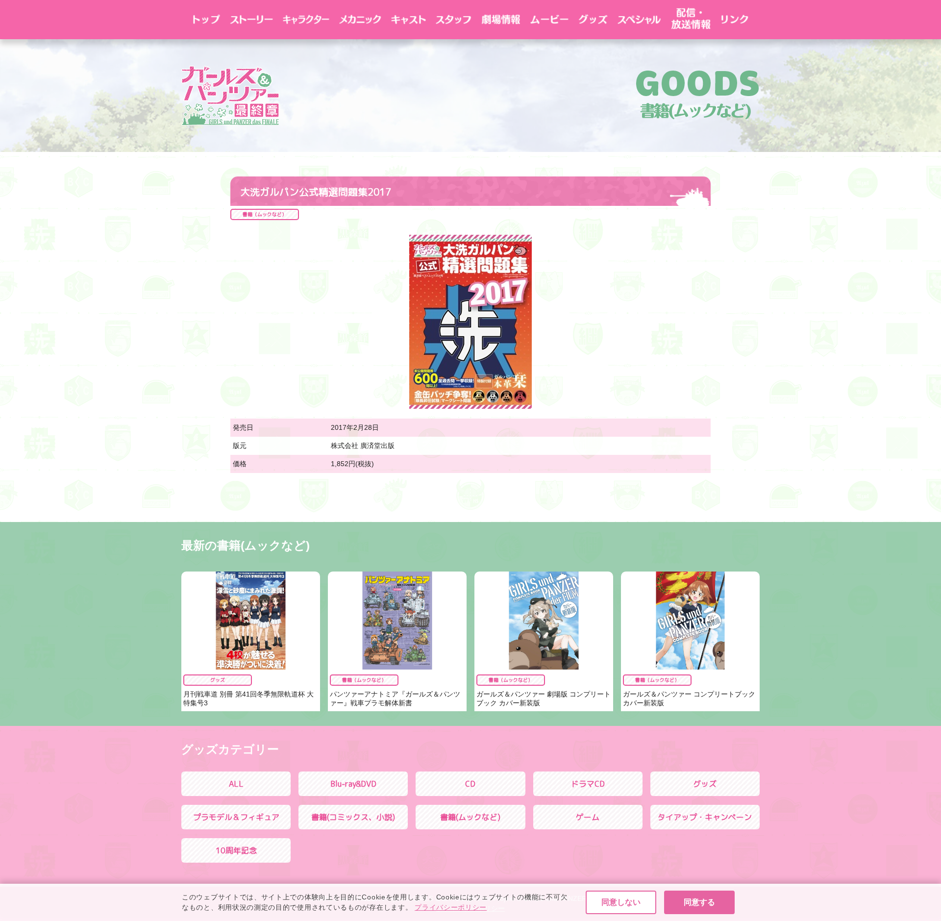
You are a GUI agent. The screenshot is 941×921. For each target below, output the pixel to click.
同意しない (621, 902)
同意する (699, 902)
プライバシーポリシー (451, 907)
